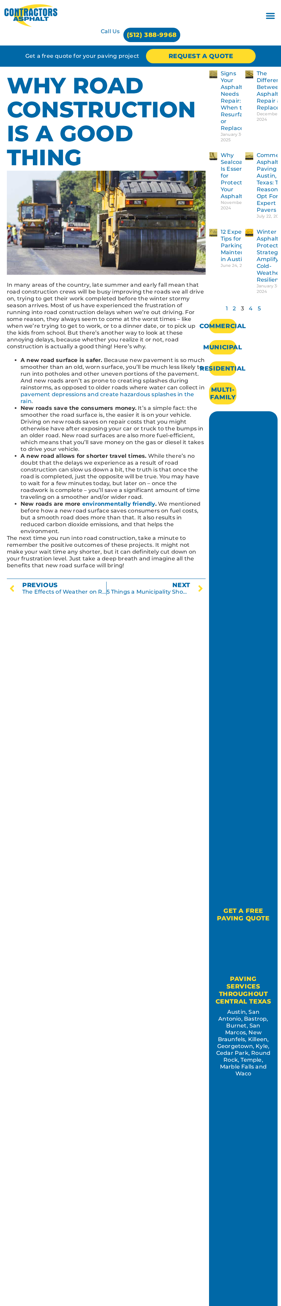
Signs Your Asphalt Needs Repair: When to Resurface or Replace (235, 100)
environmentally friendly (118, 504)
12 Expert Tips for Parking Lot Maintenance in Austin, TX (239, 245)
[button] (270, 16)
